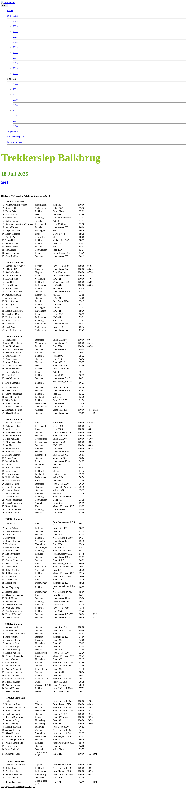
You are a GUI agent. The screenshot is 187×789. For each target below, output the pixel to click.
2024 (15, 31)
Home (10, 10)
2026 (15, 21)
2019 (15, 47)
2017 (15, 58)
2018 (15, 52)
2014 (15, 73)
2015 (15, 68)
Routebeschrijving (15, 136)
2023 (15, 36)
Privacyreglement (15, 142)
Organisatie (12, 131)
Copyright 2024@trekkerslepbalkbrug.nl (18, 786)
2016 (15, 63)
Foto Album (12, 15)
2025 (15, 26)
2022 (15, 42)
